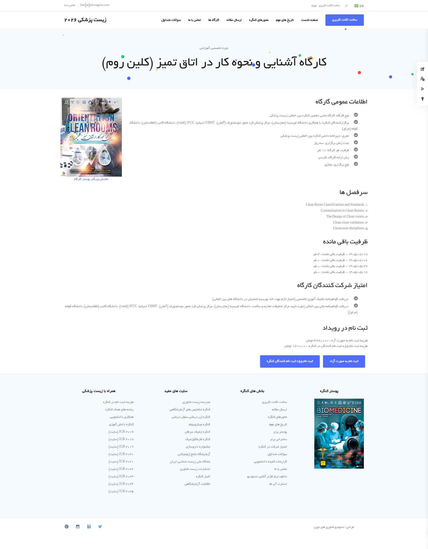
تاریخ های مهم (285, 20)
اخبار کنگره (203, 477)
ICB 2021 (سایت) (121, 462)
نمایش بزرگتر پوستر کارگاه (91, 179)
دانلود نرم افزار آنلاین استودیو (267, 477)
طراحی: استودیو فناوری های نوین (334, 527)
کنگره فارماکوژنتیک (197, 439)
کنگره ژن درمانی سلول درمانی (191, 417)
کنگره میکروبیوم (199, 424)
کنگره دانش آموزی (121, 424)
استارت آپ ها (278, 484)
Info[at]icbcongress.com (94, 5)
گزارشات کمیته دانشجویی (270, 462)
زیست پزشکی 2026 (85, 20)
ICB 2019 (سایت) (121, 447)
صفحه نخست (309, 20)
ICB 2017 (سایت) (121, 432)
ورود (313, 5)
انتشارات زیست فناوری (195, 469)
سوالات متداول (171, 20)
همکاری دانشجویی (122, 417)
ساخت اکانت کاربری (329, 5)
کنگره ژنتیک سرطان (197, 432)
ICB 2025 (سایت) (121, 491)
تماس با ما (69, 5)
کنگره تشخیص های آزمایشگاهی (189, 410)
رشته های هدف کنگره (119, 410)
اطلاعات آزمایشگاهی (197, 484)
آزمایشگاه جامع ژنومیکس (194, 454)
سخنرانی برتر (278, 439)
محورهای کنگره (258, 20)
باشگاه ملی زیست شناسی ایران (190, 462)
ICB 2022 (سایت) (121, 469)
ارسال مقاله (234, 20)
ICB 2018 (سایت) (121, 439)
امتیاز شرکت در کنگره (273, 447)
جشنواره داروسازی (198, 447)
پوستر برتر (280, 432)
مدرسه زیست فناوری (196, 402)
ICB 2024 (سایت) (121, 484)
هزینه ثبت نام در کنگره (118, 402)
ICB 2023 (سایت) (121, 477)
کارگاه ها (213, 20)
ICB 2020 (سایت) (121, 454)
